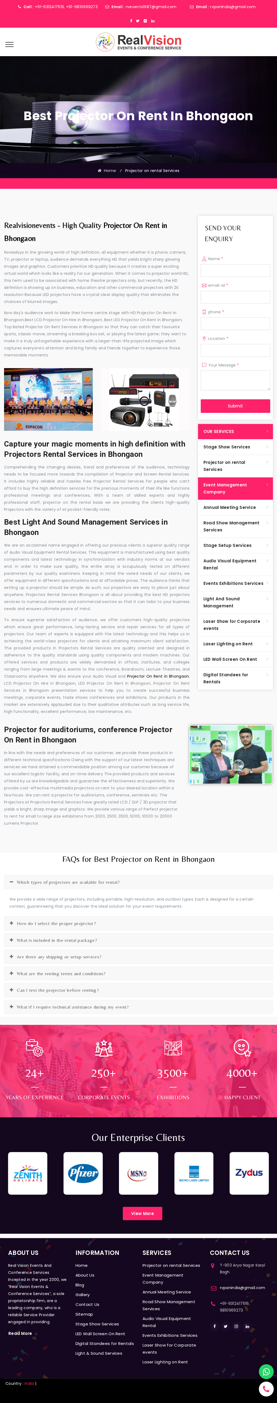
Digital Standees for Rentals (225, 678)
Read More (20, 1333)
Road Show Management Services (231, 526)
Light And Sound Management (221, 602)
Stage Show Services (226, 447)
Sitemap (84, 1314)
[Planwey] (138, 41)
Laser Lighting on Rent (228, 644)
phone (216, 312)
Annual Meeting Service (229, 507)
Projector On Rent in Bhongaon (158, 676)
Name (215, 259)
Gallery (82, 1294)
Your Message (223, 365)
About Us (84, 1275)
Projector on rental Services (224, 466)
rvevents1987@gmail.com (151, 6)
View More (142, 1213)
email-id (218, 285)
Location (218, 338)
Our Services (218, 431)
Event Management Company (225, 488)
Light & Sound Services (99, 1353)
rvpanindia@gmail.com (233, 6)
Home (108, 170)
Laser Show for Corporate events (231, 624)
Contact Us (87, 1304)
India (29, 1383)
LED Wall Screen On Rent (230, 659)
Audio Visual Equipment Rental (230, 564)
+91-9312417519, (50, 6)
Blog (79, 1285)
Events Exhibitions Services (233, 583)
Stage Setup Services (227, 545)
